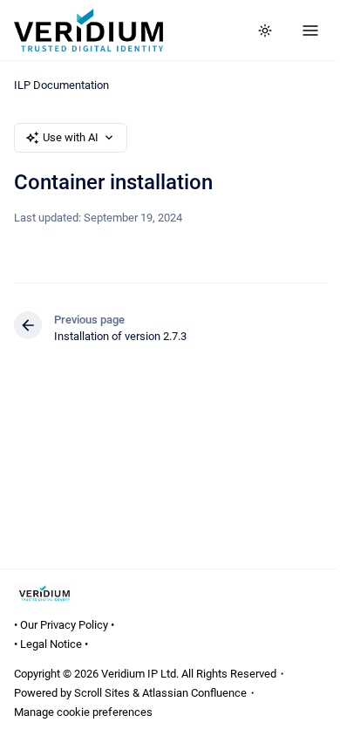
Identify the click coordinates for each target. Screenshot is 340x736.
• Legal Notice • (51, 644)
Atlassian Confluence (194, 692)
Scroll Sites (102, 692)
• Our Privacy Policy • (64, 624)
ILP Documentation (61, 85)
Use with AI (71, 137)
